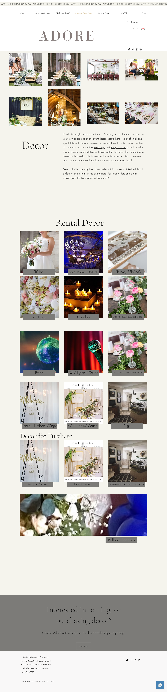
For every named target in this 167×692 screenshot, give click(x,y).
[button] (143, 28)
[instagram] (137, 49)
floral (84, 178)
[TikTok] (129, 49)
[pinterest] (140, 49)
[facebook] (133, 49)
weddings (99, 147)
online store (100, 173)
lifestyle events (118, 147)
